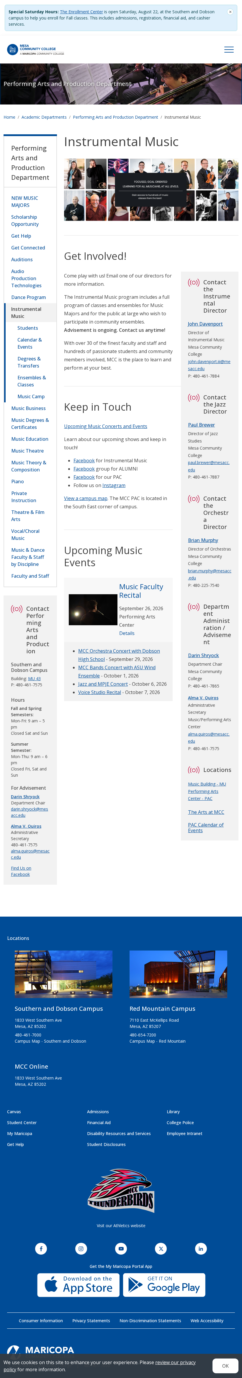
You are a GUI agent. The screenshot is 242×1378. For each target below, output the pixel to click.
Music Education (29, 439)
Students (27, 328)
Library (173, 1111)
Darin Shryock (203, 655)
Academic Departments (44, 117)
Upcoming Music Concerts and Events (105, 426)
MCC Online (31, 1066)
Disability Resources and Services (119, 1133)
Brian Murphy (203, 540)
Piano (17, 481)
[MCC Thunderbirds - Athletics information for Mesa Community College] (121, 1191)
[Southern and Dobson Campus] (63, 977)
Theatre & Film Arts (28, 516)
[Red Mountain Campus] (178, 977)
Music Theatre (27, 451)
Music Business (28, 408)
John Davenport (205, 324)
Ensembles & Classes (31, 381)
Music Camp (31, 396)
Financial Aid (99, 1122)
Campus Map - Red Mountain (158, 1041)
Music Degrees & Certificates (30, 423)
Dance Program (28, 297)
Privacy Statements (91, 1320)
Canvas (14, 1111)
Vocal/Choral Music (25, 534)
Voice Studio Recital (99, 692)
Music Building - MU (207, 784)
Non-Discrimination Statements (150, 1320)
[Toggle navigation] (229, 49)
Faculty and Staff (30, 576)
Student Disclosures (106, 1144)
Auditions (22, 259)
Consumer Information (41, 1320)
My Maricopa (19, 1133)
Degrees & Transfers (29, 362)
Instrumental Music (26, 312)
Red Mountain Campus (162, 1009)
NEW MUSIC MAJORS (24, 201)
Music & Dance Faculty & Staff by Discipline (28, 557)
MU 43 (34, 678)
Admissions (98, 1111)
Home (9, 117)
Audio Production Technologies (26, 278)
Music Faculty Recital (141, 591)
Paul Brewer (201, 425)
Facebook (84, 460)
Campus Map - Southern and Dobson (50, 1041)
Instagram (113, 485)
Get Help (21, 236)
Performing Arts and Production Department (68, 83)
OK (225, 1366)
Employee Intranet (184, 1133)
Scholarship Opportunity (25, 220)
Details (127, 633)
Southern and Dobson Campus (59, 1009)
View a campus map (85, 498)
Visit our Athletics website (121, 1225)
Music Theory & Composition (28, 466)
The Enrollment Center (81, 11)
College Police (180, 1122)
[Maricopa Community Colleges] (121, 1352)
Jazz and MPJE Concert (103, 684)
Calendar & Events (29, 343)
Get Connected (28, 247)
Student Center (22, 1122)
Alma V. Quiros (26, 826)
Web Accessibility (207, 1320)
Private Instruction (23, 497)
